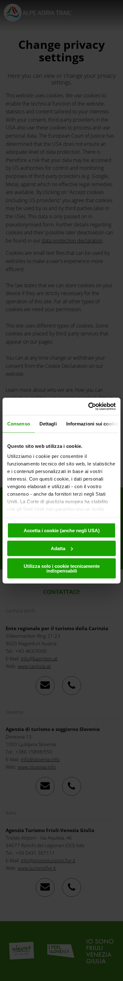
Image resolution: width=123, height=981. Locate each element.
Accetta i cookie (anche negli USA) (62, 530)
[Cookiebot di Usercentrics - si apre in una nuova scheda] (88, 406)
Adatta (58, 548)
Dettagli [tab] (48, 423)
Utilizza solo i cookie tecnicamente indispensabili (62, 568)
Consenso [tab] (18, 423)
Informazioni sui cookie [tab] (92, 423)
